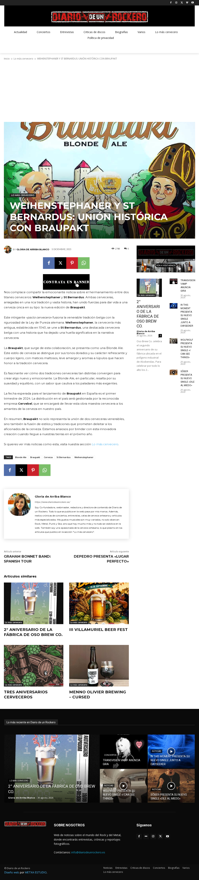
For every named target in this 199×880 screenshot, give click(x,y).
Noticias (156, 751)
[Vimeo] (187, 3)
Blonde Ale (20, 457)
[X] (182, 3)
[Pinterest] (72, 263)
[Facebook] (171, 3)
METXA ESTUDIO (35, 872)
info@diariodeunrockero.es (88, 852)
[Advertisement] (99, 91)
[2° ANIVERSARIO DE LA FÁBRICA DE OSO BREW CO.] (33, 603)
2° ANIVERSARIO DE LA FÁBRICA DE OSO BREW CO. (33, 632)
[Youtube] (192, 3)
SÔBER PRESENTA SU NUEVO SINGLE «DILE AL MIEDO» (188, 378)
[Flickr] (146, 836)
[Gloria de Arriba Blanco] (8, 249)
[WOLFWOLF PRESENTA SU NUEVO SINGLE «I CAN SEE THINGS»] (173, 340)
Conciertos (110, 755)
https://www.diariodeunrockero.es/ (52, 502)
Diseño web (11, 872)
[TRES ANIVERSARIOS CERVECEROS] (33, 666)
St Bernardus (64, 457)
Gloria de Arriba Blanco (33, 249)
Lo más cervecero (23, 58)
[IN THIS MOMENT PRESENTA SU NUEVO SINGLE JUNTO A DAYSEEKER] (173, 305)
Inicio (7, 58)
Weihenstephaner (83, 457)
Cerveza (48, 457)
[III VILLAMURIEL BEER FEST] (99, 603)
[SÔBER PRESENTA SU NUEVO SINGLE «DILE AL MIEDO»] (173, 372)
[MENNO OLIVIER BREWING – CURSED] (99, 666)
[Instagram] (176, 3)
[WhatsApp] (84, 263)
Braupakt (35, 457)
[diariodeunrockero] (99, 17)
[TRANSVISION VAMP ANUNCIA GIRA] (173, 281)
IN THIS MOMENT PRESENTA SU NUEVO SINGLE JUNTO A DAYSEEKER (187, 315)
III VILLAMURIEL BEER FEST (98, 629)
